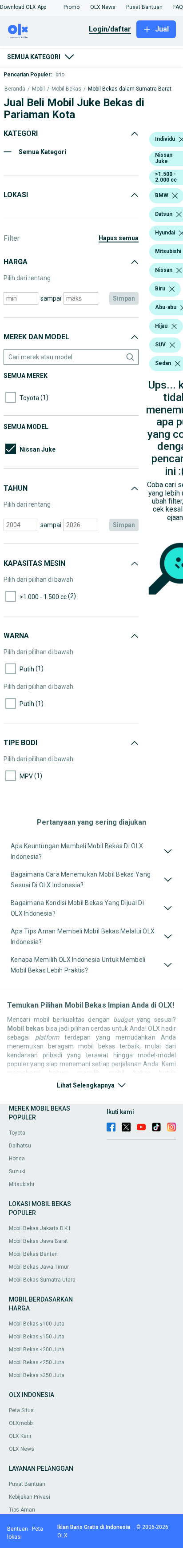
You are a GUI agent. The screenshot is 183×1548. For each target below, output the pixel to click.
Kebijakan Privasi (29, 1497)
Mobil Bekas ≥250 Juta (36, 1375)
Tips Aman (22, 1510)
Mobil (38, 89)
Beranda (14, 89)
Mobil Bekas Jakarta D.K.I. (40, 1228)
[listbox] (175, 196)
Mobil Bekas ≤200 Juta (36, 1349)
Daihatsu (20, 1146)
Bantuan (17, 1529)
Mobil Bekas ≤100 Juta (36, 1324)
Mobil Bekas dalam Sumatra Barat (129, 89)
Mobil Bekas (66, 89)
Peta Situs (21, 1410)
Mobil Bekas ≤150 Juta (36, 1337)
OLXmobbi (21, 1423)
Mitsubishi (21, 1184)
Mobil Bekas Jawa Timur (39, 1267)
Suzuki (17, 1171)
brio (60, 74)
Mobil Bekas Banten (33, 1254)
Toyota (17, 1133)
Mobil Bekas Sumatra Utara (42, 1280)
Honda (17, 1158)
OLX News (21, 1449)
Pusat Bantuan (27, 1484)
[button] (23, 7)
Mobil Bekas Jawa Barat (38, 1241)
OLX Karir (20, 1436)
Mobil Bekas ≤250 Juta (36, 1362)
